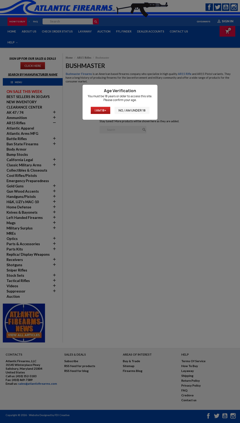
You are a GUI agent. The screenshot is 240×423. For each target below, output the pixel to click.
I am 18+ (100, 110)
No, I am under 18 (132, 110)
